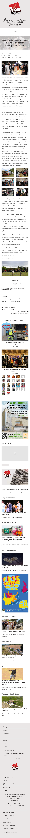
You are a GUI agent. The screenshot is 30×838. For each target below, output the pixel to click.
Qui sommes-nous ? (8, 784)
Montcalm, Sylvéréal (8, 750)
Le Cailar (5, 740)
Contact (5, 780)
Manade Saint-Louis (18, 288)
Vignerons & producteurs (14, 57)
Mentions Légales (8, 777)
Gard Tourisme (10, 288)
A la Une (5, 55)
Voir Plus (5, 54)
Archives (5, 790)
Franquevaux (6, 737)
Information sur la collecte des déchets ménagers (15, 343)
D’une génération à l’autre (10, 832)
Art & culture (6, 819)
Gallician (5, 746)
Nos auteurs (6, 787)
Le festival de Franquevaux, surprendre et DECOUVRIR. (15, 370)
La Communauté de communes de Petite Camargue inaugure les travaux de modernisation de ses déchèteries (13, 539)
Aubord (5, 730)
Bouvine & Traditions (9, 815)
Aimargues (6, 727)
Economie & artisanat (9, 825)
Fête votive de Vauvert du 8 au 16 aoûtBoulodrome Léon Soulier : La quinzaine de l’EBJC (14, 682)
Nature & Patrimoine (8, 812)
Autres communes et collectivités (12, 759)
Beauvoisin (6, 733)
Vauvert (5, 743)
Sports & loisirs (7, 822)
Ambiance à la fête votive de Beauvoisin (13, 631)
